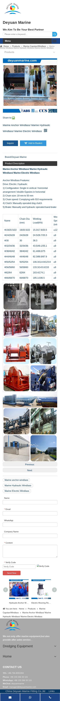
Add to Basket (35, 143)
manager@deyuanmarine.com (22, 687)
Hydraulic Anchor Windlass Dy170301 (19, 603)
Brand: (8, 157)
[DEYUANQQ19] (13, 8)
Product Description (15, 163)
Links (52, 691)
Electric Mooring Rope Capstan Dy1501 (41, 603)
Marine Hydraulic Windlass (18, 485)
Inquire (10, 143)
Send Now (11, 573)
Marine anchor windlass (16, 480)
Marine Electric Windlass (17, 491)
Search (54, 34)
